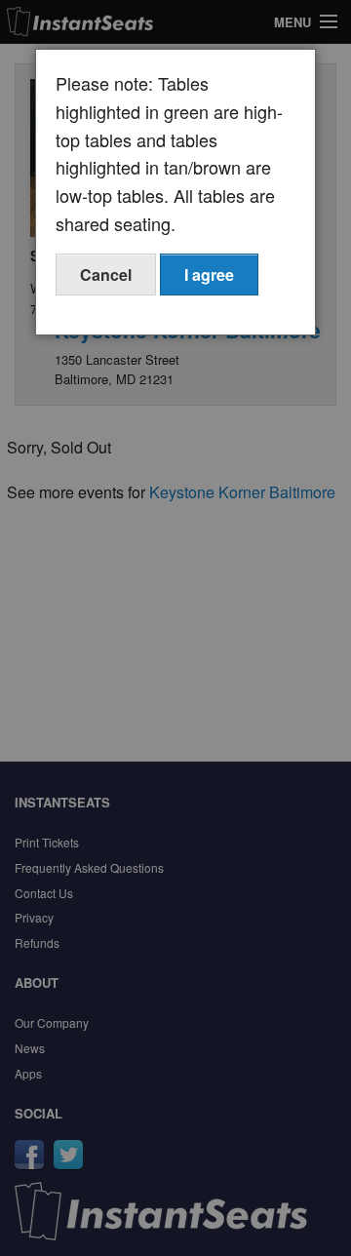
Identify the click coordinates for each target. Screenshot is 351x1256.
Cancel (106, 274)
